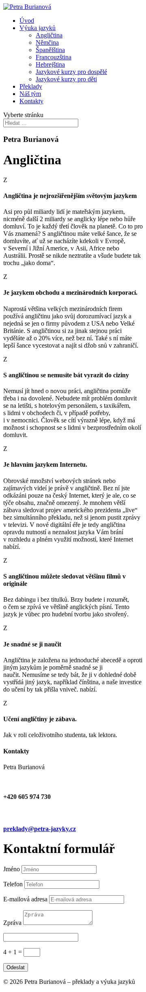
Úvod (26, 20)
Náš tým (30, 93)
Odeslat (15, 967)
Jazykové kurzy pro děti (66, 79)
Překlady (30, 86)
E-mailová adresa (25, 899)
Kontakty (31, 101)
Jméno (11, 869)
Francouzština (53, 57)
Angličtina (49, 35)
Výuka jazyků (37, 27)
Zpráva (12, 922)
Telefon (13, 884)
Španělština (50, 49)
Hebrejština (50, 64)
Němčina (47, 42)
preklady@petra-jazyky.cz (39, 828)
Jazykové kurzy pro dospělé (71, 71)
